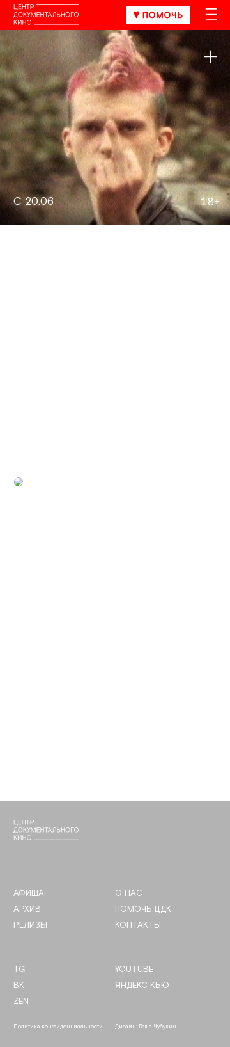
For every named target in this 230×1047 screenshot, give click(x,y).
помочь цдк (143, 910)
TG (19, 970)
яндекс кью (142, 986)
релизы (30, 926)
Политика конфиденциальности (58, 1026)
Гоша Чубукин (157, 1026)
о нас (128, 894)
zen (21, 1002)
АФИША (28, 894)
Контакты (138, 926)
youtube (134, 970)
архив (27, 910)
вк (18, 986)
